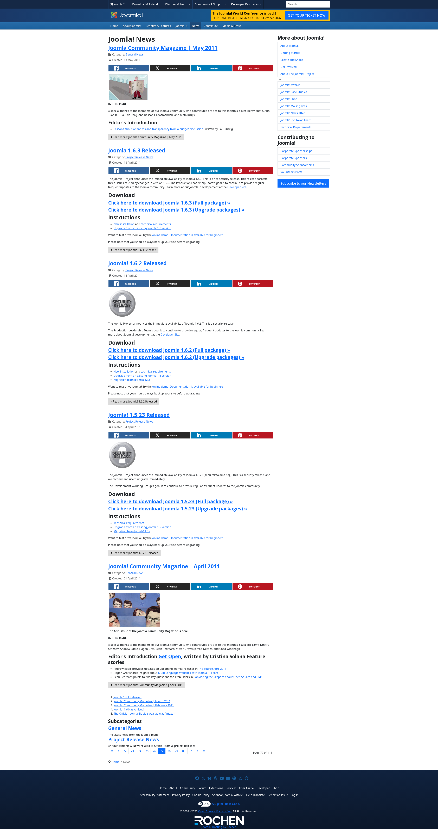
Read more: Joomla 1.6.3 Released (134, 250)
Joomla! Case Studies (293, 92)
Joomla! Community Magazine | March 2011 (142, 701)
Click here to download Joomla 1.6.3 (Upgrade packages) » (176, 209)
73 (132, 751)
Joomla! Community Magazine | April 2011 (164, 566)
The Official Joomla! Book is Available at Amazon (144, 713)
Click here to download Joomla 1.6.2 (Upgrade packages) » (176, 357)
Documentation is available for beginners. (197, 235)
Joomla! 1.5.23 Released (139, 414)
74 (139, 751)
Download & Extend (145, 4)
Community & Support (209, 4)
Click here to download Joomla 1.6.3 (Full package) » (169, 202)
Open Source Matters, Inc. (215, 811)
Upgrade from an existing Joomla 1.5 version (142, 527)
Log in (295, 795)
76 (154, 751)
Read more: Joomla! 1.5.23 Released (135, 553)
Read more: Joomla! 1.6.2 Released (134, 401)
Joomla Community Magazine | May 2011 (162, 47)
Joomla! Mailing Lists (293, 106)
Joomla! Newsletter (292, 113)
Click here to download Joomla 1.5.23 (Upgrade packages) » (177, 508)
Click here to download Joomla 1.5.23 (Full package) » (170, 501)
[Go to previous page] (118, 751)
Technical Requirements (295, 127)
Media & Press (231, 26)
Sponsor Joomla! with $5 (227, 795)
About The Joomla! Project (297, 74)
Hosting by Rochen (219, 827)
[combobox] (308, 4)
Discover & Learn (176, 4)
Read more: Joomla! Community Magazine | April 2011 (147, 685)
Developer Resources (245, 4)
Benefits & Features (158, 26)
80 (183, 751)
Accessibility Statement (154, 795)
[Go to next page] (198, 751)
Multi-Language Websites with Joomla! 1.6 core (188, 673)
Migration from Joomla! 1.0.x (132, 531)
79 (176, 751)
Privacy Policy (181, 795)
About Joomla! (132, 26)
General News (134, 54)
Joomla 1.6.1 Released (127, 697)
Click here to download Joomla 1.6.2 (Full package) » (169, 350)
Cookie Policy (200, 795)
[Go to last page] (204, 751)
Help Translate (255, 795)
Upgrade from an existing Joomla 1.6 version (142, 228)
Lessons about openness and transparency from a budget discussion (158, 129)
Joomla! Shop (288, 99)
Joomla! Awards (290, 85)
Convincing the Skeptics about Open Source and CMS (228, 677)
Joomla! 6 (181, 26)
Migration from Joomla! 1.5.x (132, 380)
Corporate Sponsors (293, 158)
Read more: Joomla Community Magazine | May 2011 (147, 137)
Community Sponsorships (297, 165)
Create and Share (291, 60)
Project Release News (139, 157)
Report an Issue (278, 795)
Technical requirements (129, 523)
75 (147, 751)
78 (169, 751)
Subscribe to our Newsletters (303, 183)
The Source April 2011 (213, 669)
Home (114, 26)
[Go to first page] (111, 751)
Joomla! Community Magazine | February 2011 (144, 705)
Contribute (211, 26)
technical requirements (156, 224)
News (195, 26)
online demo (160, 235)
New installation (124, 224)
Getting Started (290, 53)
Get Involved (288, 67)
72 (124, 751)
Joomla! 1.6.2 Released (137, 263)
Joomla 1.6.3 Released (136, 150)
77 (161, 751)
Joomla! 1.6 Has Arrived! (129, 709)
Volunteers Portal (291, 172)
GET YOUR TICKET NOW (307, 15)
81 (191, 751)
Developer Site (236, 187)
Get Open (169, 656)
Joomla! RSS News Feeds (296, 120)
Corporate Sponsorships (296, 151)
